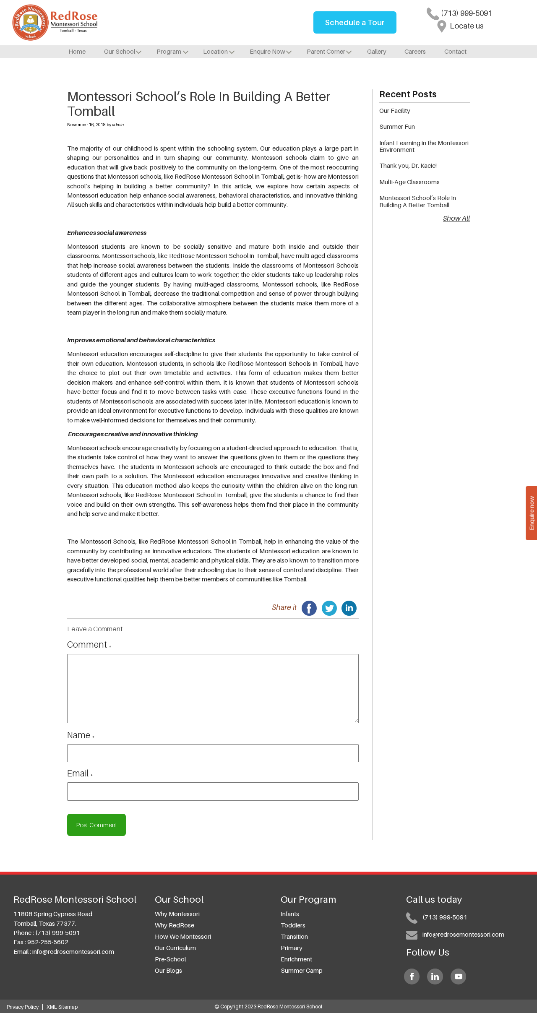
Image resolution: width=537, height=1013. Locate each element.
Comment (89, 644)
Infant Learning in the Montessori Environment (424, 146)
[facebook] (309, 607)
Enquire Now (267, 51)
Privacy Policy (23, 1007)
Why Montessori (177, 913)
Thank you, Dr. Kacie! (408, 165)
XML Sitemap (62, 1007)
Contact (455, 51)
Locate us (466, 25)
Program (168, 51)
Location (215, 51)
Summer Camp (302, 970)
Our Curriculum (175, 947)
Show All (456, 218)
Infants (290, 913)
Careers (415, 51)
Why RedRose (174, 925)
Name (81, 735)
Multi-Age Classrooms (409, 181)
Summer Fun (397, 126)
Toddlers (293, 925)
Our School (119, 51)
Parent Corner (326, 51)
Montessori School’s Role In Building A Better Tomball (417, 201)
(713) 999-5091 (465, 13)
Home (77, 51)
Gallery (376, 51)
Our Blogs (168, 970)
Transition (294, 936)
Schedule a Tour (355, 22)
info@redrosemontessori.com (73, 951)
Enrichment (296, 959)
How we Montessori (183, 936)
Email (80, 773)
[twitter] (329, 607)
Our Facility (394, 110)
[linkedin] (349, 607)
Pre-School (170, 959)
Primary (291, 947)
